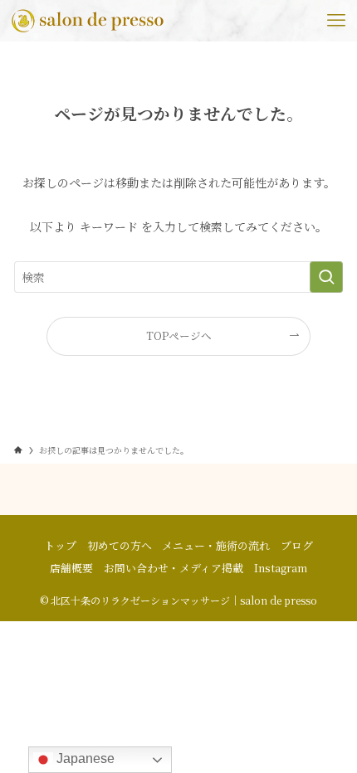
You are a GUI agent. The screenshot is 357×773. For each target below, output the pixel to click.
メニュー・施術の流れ (216, 545)
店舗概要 (71, 568)
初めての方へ (119, 545)
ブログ (297, 545)
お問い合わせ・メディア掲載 (173, 568)
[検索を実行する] (326, 277)
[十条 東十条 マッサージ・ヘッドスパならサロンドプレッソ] (88, 20)
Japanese (84, 758)
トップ (60, 545)
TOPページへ (179, 335)
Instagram (280, 568)
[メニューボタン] (336, 20)
